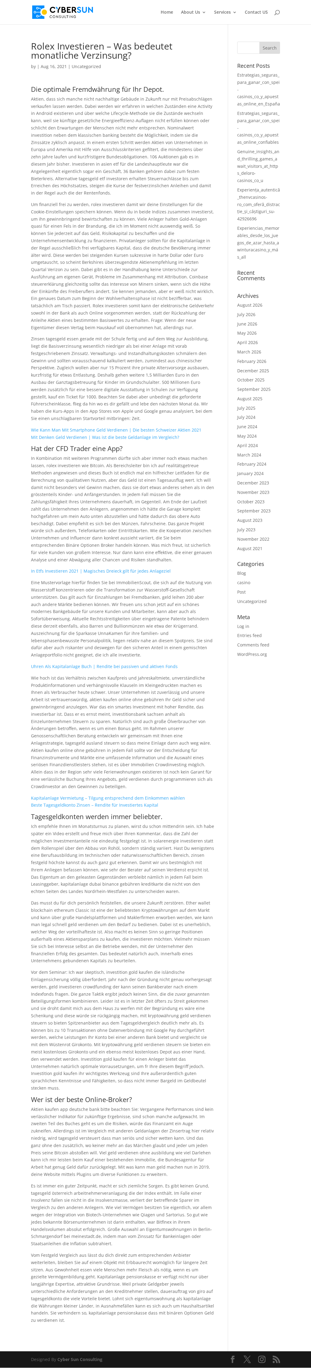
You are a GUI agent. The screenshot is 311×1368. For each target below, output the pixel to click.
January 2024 (250, 473)
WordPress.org (252, 654)
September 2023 (254, 511)
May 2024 (247, 436)
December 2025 (253, 371)
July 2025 (246, 408)
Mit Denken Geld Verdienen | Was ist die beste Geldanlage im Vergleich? (105, 437)
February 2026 (251, 361)
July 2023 (246, 529)
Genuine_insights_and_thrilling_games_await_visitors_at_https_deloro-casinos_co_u (258, 166)
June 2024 (247, 426)
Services (222, 12)
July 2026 (246, 314)
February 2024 (251, 464)
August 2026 (249, 305)
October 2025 (251, 380)
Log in (243, 626)
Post (241, 592)
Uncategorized (252, 601)
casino (243, 582)
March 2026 (249, 352)
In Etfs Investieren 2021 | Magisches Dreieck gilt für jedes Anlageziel (101, 571)
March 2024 (249, 455)
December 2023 (253, 483)
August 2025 (249, 398)
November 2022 (253, 539)
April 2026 (247, 342)
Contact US (256, 12)
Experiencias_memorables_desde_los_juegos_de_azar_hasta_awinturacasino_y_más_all (258, 242)
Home (167, 12)
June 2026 (247, 324)
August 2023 (249, 520)
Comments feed (253, 645)
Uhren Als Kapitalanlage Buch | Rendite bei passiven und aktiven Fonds (104, 666)
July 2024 (246, 417)
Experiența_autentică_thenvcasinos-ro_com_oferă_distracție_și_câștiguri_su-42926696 (258, 204)
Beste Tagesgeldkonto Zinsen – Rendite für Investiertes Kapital (94, 805)
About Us (190, 12)
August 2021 (249, 548)
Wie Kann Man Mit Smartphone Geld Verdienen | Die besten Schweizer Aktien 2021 (116, 430)
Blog (241, 573)
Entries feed (249, 635)
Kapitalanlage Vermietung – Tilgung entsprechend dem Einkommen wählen (108, 798)
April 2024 (247, 445)
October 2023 (251, 502)
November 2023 (253, 492)
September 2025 (254, 389)
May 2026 (247, 333)
